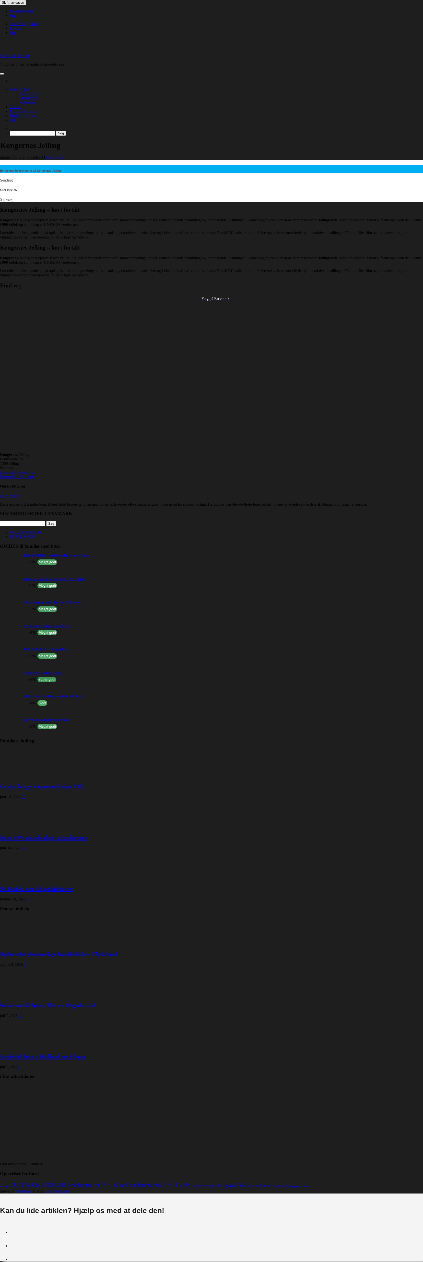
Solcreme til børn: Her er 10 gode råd (47, 1005)
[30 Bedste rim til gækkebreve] (19, 878)
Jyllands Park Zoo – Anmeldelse (46, 649)
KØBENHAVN (22, 536)
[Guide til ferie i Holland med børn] (19, 1046)
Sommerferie (29, 93)
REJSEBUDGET (23, 111)
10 (29, 899)
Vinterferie (28, 102)
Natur (266, 1185)
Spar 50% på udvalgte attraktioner (44, 837)
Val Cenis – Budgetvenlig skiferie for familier (55, 579)
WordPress (23, 1191)
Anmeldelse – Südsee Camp (42, 673)
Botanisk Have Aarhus (17, 472)
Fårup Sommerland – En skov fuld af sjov (52, 602)
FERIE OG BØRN (15, 56)
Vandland (278, 1186)
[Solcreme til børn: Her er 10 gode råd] (19, 995)
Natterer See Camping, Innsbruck (47, 626)
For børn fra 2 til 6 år (96, 1185)
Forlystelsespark (205, 1186)
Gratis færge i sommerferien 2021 (42, 786)
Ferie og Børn (20, 89)
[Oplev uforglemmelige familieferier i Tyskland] (19, 944)
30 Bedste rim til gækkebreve (36, 889)
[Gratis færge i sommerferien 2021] (19, 776)
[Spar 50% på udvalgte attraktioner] (19, 827)
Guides (15, 107)
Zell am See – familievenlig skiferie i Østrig (53, 696)
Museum (248, 1185)
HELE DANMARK (26, 532)
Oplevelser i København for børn (46, 720)
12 (23, 848)
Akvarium (6, 1186)
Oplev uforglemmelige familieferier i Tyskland (58, 954)
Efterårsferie (29, 98)
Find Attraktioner (23, 116)
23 (23, 797)
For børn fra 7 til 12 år (158, 1185)
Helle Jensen (56, 157)
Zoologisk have (297, 1186)
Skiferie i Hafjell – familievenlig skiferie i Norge (57, 555)
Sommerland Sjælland (17, 477)
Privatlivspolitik (22, 11)
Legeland (229, 1185)
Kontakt (16, 28)
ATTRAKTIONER (39, 1185)
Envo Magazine (57, 1191)
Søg (13, 15)
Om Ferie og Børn (24, 24)
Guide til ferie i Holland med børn (43, 1056)
